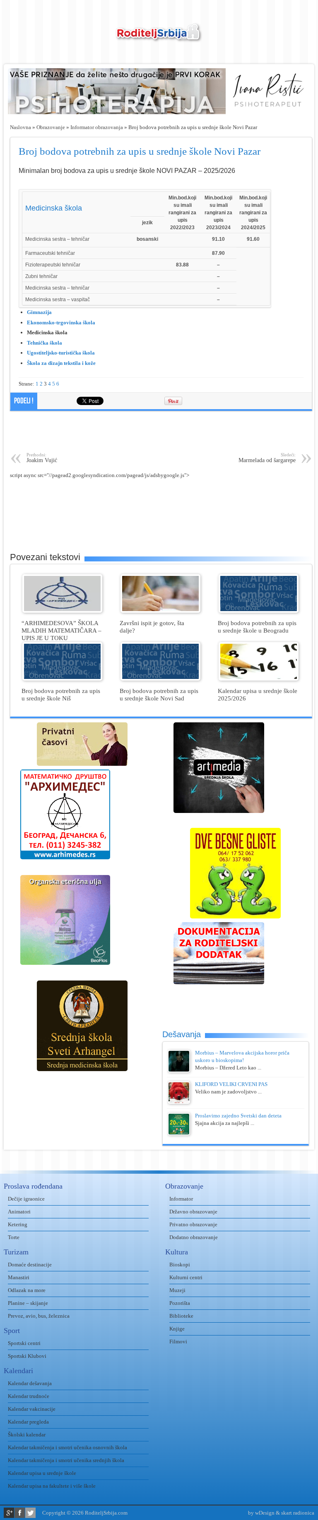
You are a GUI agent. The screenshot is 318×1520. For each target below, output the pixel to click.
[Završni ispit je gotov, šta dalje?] (160, 611)
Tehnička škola (44, 343)
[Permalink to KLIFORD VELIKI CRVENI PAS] (179, 1102)
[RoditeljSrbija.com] (159, 37)
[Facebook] (19, 1513)
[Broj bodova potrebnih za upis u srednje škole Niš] (62, 679)
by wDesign (261, 1513)
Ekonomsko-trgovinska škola (61, 322)
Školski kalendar (27, 1434)
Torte (13, 1237)
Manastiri (18, 1277)
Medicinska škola (53, 208)
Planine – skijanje (28, 1303)
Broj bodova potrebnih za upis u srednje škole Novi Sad (159, 694)
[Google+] (9, 1513)
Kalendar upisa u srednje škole (42, 1473)
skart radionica (297, 1513)
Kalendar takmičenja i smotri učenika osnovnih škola (67, 1447)
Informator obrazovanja (96, 127)
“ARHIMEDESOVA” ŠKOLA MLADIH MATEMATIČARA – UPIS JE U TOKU (61, 630)
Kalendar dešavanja (30, 1383)
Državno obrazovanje (193, 1211)
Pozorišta (179, 1303)
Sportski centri (24, 1343)
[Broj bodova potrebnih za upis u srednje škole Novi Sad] (160, 679)
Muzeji (177, 1290)
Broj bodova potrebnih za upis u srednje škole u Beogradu (257, 626)
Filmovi (178, 1341)
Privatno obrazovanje (193, 1224)
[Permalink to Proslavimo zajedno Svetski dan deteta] (179, 1133)
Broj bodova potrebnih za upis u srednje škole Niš (61, 694)
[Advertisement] (161, 431)
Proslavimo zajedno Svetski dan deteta (238, 1115)
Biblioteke (181, 1316)
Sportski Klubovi (27, 1356)
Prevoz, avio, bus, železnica (39, 1316)
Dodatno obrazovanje (193, 1237)
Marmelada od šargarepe (267, 457)
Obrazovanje (50, 127)
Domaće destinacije (30, 1264)
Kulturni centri (185, 1277)
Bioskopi (179, 1264)
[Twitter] (30, 1513)
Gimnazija (39, 312)
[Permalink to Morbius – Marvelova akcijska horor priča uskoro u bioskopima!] (179, 1070)
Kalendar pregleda (28, 1422)
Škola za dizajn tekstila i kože (61, 363)
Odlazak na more (27, 1290)
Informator (181, 1199)
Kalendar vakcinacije (31, 1409)
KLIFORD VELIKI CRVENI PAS (231, 1084)
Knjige (177, 1329)
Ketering (17, 1224)
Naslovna (20, 127)
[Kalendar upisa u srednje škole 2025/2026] (259, 679)
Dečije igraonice (26, 1199)
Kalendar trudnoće (28, 1396)
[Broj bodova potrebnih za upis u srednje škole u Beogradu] (259, 611)
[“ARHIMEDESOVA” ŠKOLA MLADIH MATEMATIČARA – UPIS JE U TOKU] (62, 611)
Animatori (19, 1211)
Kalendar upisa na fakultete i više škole (52, 1486)
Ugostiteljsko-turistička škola (61, 353)
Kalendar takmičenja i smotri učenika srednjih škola (66, 1460)
